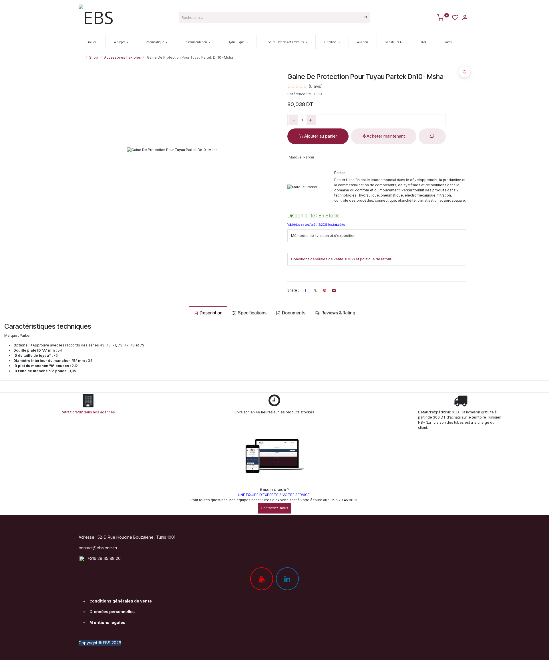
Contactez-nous (274, 508)
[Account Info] (466, 18)
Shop (93, 57)
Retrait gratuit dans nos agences (89, 412)
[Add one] (311, 120)
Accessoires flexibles (122, 57)
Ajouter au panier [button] (320, 136)
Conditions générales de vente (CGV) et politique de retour (341, 259)
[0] (443, 18)
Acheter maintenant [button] (386, 136)
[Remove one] (293, 120)
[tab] (208, 313)
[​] (315, 290)
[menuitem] (92, 42)
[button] (432, 136)
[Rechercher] (366, 17)
